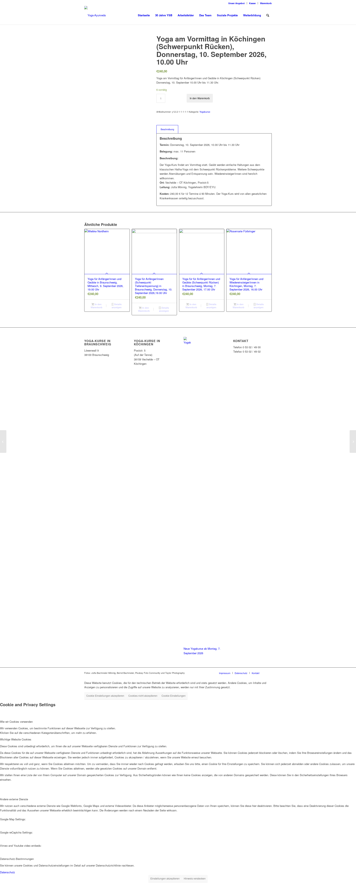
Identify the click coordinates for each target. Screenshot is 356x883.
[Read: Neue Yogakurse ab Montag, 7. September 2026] (187, 342)
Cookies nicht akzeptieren (142, 695)
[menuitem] (236, 3)
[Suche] (268, 15)
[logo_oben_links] (95, 15)
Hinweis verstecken (195, 878)
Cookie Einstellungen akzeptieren (105, 695)
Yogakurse (204, 111)
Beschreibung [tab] (167, 129)
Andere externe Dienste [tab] (14, 799)
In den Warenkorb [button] (96, 306)
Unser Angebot (236, 3)
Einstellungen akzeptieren (165, 878)
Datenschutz (7, 872)
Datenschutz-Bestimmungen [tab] (17, 859)
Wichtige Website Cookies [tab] (15, 739)
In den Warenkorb (200, 98)
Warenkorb (266, 3)
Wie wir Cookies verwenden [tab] (16, 722)
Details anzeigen (117, 306)
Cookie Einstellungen (174, 695)
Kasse (252, 3)
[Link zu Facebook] (269, 673)
